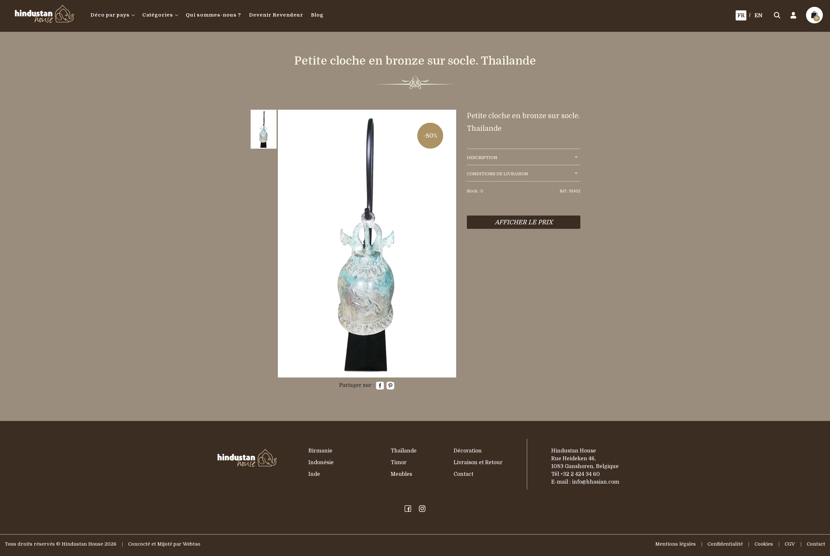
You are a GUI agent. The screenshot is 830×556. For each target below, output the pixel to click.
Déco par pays (110, 15)
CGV (790, 544)
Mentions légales (675, 544)
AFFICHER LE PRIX (524, 222)
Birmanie (320, 451)
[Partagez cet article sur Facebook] (380, 385)
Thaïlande (404, 451)
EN (758, 16)
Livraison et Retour (478, 462)
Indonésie (321, 462)
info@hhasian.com (595, 482)
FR (741, 16)
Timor (399, 462)
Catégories (157, 15)
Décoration (468, 451)
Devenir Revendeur (276, 15)
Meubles (401, 474)
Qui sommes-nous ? (213, 15)
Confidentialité (725, 544)
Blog (317, 15)
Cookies (763, 544)
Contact (463, 474)
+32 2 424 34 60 (580, 474)
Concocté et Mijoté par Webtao (164, 544)
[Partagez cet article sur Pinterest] (390, 385)
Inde (314, 474)
